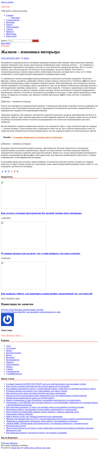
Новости (10, 31)
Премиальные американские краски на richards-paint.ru (30, 398)
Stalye (26, 58)
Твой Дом (5, 6)
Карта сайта (11, 36)
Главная (9, 15)
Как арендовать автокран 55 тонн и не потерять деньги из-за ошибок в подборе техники (45, 407)
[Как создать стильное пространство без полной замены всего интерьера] (23, 208)
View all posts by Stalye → (12, 335)
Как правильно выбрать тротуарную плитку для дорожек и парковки (36, 433)
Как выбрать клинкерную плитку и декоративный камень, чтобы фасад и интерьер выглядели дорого (51, 388)
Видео (9, 355)
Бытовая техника (13, 353)
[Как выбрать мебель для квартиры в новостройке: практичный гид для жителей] (23, 288)
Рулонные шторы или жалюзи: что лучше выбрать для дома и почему (40, 253)
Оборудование (12, 27)
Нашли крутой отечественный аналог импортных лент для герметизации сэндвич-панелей (46, 395)
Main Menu (6, 43)
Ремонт (9, 24)
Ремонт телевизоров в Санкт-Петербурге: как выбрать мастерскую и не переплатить (43, 400)
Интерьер (10, 22)
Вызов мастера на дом (16, 426)
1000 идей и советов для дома (37, 448)
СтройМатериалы (14, 374)
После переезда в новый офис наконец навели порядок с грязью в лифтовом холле (42, 412)
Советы (9, 29)
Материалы (11, 34)
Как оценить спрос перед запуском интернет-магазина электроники (36, 393)
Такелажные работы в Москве (19, 414)
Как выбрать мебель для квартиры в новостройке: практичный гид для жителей (46, 293)
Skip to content (7, 2)
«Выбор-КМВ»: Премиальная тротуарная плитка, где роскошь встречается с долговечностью (47, 423)
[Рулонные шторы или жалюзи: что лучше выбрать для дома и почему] (23, 248)
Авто (8, 346)
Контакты (15, 17)
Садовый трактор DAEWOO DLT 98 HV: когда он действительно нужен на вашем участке (46, 384)
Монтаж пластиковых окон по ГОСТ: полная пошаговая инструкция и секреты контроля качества (49, 419)
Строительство (12, 20)
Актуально (11, 348)
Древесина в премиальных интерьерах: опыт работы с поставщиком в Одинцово (41, 421)
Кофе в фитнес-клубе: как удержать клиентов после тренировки (34, 416)
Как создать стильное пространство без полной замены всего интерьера (41, 213)
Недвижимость (12, 360)
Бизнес (9, 350)
